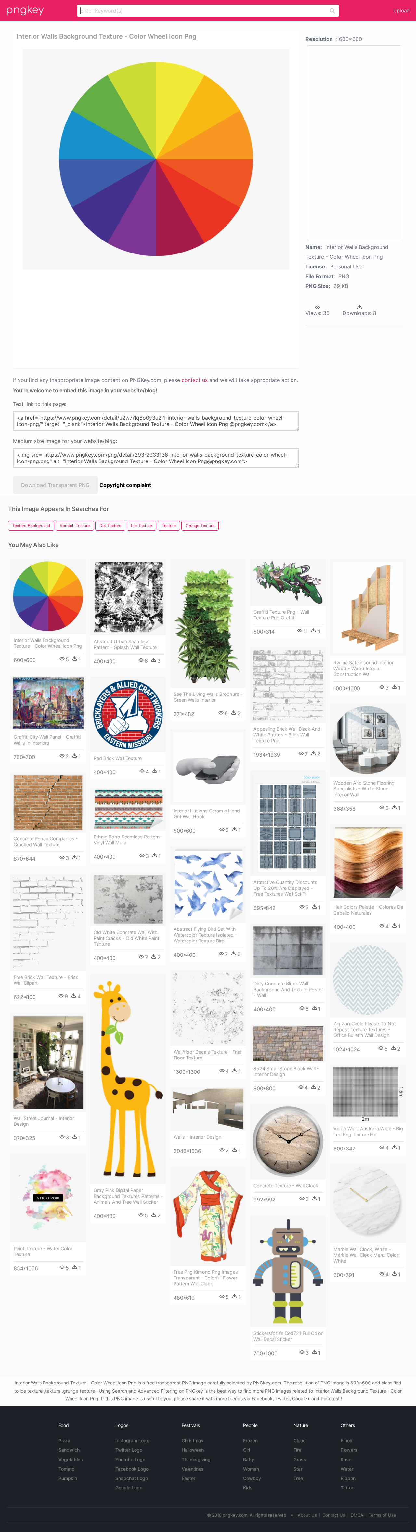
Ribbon (348, 1478)
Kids (248, 1487)
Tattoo (347, 1487)
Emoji (346, 1440)
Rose (346, 1459)
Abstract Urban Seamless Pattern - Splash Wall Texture (125, 644)
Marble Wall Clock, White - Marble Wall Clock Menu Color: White (366, 1255)
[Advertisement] (157, 318)
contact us (195, 380)
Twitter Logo (128, 1450)
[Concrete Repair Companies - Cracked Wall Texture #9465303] (48, 802)
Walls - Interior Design (197, 1137)
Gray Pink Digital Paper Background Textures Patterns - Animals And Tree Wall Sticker (128, 1196)
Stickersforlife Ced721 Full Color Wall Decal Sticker (288, 1336)
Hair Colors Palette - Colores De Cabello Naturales (368, 909)
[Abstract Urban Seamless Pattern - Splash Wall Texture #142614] (128, 597)
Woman (251, 1469)
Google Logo (128, 1487)
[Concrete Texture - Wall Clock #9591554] (288, 1141)
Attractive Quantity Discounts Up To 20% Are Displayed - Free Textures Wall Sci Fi (285, 888)
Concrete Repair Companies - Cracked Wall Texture (46, 841)
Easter (188, 1478)
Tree (298, 1478)
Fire (297, 1450)
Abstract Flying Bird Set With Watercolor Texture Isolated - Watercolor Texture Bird (205, 934)
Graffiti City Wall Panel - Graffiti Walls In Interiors (47, 740)
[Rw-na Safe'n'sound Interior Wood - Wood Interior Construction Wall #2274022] (368, 607)
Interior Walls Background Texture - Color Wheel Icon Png (48, 643)
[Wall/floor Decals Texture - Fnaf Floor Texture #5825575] (208, 1008)
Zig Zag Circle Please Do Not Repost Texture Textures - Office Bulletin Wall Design (364, 1029)
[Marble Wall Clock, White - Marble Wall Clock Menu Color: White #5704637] (368, 1203)
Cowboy (252, 1478)
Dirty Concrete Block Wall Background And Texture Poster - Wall (288, 989)
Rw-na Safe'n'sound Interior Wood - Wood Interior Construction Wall (363, 668)
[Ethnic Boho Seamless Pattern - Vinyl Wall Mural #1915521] (128, 809)
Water (347, 1469)
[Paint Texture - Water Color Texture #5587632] (48, 1198)
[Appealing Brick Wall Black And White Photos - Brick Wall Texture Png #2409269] (288, 685)
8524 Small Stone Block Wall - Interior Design (286, 1071)
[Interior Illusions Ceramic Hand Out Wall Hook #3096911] (208, 767)
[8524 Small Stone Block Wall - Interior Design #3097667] (288, 1043)
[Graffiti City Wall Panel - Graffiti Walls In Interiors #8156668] (48, 703)
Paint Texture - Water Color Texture (43, 1251)
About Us (307, 1515)
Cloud (299, 1440)
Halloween (193, 1450)
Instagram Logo (132, 1440)
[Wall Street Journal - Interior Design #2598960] (48, 1062)
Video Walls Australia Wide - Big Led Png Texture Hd (368, 1131)
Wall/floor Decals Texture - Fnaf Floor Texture (208, 1054)
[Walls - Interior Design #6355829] (208, 1109)
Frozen (250, 1440)
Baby (248, 1459)
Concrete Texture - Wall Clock (286, 1185)
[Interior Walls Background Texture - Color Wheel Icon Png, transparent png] (156, 159)
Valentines (193, 1469)
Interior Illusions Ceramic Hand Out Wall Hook (207, 813)
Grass (299, 1459)
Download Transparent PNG (55, 485)
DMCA (357, 1515)
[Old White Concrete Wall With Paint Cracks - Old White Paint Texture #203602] (128, 899)
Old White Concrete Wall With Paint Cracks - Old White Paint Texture (126, 938)
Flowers (349, 1450)
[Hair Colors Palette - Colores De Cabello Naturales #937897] (368, 862)
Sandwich (69, 1450)
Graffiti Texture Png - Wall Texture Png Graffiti (281, 614)
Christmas (192, 1440)
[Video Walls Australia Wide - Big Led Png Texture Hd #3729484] (368, 1094)
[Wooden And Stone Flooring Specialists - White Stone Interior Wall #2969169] (368, 740)
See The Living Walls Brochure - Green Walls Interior (208, 697)
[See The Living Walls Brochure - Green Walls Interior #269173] (208, 623)
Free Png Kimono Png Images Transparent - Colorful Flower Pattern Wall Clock (206, 1277)
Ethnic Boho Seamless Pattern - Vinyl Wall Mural (128, 839)
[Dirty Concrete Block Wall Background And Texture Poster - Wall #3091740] (288, 951)
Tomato (66, 1469)
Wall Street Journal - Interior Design (44, 1121)
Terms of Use (382, 1515)
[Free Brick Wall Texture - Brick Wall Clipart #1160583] (48, 922)
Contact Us (333, 1515)
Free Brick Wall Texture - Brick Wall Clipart (46, 980)
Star (297, 1469)
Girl (246, 1450)
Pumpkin (67, 1478)
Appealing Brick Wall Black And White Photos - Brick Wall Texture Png (287, 734)
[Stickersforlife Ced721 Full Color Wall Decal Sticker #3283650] (288, 1271)
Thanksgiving (196, 1459)
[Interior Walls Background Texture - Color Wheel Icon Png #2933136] (48, 596)
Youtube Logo (130, 1459)
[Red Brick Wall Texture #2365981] (128, 714)
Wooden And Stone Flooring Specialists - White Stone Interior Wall (364, 788)
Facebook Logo (132, 1469)
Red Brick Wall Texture (118, 758)
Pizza (64, 1440)
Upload (401, 10)
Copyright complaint (125, 485)
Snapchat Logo (131, 1478)
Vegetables (70, 1459)
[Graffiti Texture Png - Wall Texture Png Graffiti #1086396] (288, 582)
